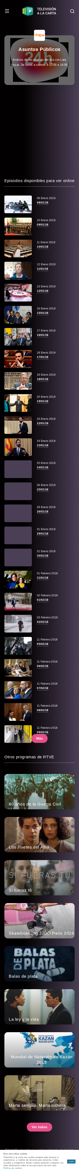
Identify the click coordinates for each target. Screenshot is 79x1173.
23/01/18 (42, 445)
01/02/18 (42, 599)
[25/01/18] (18, 491)
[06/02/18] (18, 668)
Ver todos (39, 1127)
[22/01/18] (18, 425)
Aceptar (71, 1161)
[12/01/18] (18, 292)
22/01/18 (42, 423)
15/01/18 (42, 312)
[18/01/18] (18, 381)
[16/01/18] (18, 337)
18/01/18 (42, 379)
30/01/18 (42, 555)
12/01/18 (42, 290)
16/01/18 (42, 335)
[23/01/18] (18, 447)
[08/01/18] (18, 204)
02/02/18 (42, 621)
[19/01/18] (18, 403)
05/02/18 (42, 644)
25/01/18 (42, 489)
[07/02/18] (18, 690)
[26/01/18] (18, 513)
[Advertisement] (39, 131)
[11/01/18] (18, 270)
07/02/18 (42, 688)
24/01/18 (42, 467)
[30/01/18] (18, 557)
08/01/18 (42, 202)
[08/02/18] (18, 712)
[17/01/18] (18, 359)
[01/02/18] (18, 601)
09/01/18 (42, 224)
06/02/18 (42, 666)
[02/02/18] (18, 624)
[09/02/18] (18, 734)
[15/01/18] (18, 315)
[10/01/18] (18, 248)
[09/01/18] (18, 226)
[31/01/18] (18, 579)
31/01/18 (42, 577)
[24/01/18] (18, 469)
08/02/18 (42, 710)
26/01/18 (42, 511)
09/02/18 (42, 732)
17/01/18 (42, 357)
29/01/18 (42, 533)
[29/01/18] (18, 535)
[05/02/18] (18, 646)
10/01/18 (42, 246)
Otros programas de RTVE (29, 757)
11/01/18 (42, 268)
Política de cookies (13, 1168)
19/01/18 (42, 401)
